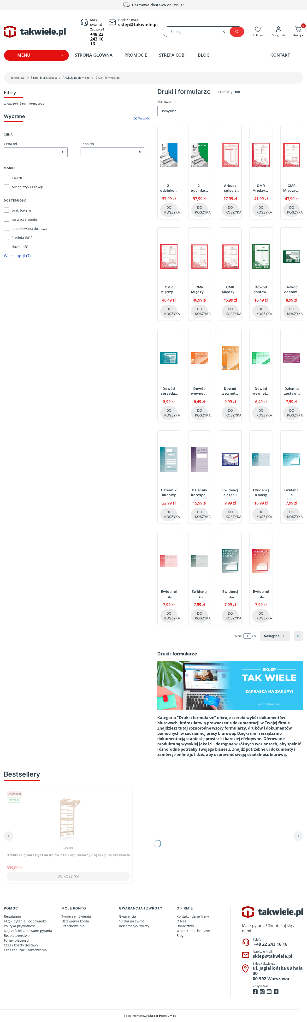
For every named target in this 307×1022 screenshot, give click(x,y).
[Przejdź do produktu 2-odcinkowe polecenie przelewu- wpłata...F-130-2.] (199, 155)
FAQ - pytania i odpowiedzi (25, 921)
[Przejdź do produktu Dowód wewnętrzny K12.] (230, 358)
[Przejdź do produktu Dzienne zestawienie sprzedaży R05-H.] (291, 358)
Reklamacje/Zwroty (134, 926)
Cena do (87, 144)
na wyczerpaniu (24, 219)
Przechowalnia (73, 926)
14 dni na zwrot (131, 921)
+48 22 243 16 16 (270, 944)
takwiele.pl (18, 78)
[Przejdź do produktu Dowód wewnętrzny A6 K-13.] (199, 358)
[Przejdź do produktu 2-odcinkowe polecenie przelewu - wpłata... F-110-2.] (168, 155)
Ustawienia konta (75, 921)
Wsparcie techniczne (193, 930)
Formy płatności (16, 940)
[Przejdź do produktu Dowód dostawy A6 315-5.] (291, 256)
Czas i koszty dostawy (21, 945)
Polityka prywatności (20, 926)
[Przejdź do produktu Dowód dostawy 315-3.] (261, 256)
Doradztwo (185, 926)
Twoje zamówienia (76, 916)
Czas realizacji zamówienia (25, 950)
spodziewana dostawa (29, 228)
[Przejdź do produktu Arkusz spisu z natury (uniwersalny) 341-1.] (230, 155)
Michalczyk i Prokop (27, 187)
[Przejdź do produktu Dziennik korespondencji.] (199, 459)
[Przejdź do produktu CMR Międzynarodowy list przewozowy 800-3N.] (230, 256)
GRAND (18, 178)
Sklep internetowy (148, 1016)
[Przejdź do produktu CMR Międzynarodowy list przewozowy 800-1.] (261, 155)
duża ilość (20, 246)
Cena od (10, 144)
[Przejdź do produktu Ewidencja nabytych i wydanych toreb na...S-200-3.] (199, 561)
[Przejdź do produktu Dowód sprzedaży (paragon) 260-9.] (168, 358)
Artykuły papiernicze (76, 78)
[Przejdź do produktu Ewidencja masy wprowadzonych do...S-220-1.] (261, 459)
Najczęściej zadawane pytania (28, 930)
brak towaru (21, 210)
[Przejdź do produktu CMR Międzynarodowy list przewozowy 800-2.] (168, 256)
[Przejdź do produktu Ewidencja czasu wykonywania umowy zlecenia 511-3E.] (230, 459)
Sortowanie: (166, 101)
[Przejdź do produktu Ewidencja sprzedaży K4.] (261, 561)
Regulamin (12, 916)
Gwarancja (127, 916)
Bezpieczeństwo (17, 935)
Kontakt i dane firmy (193, 916)
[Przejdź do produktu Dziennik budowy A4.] (168, 459)
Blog (180, 935)
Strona (238, 636)
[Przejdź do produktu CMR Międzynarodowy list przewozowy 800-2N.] (199, 256)
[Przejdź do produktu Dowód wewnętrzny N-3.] (261, 358)
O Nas (181, 921)
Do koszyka (170, 209)
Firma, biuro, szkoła (44, 78)
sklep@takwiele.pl (272, 956)
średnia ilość (22, 237)
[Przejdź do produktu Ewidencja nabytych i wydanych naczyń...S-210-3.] (168, 561)
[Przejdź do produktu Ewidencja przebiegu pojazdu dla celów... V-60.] (230, 561)
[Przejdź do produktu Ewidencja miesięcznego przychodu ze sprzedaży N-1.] (291, 459)
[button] (237, 32)
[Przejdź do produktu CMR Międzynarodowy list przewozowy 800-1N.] (291, 155)
